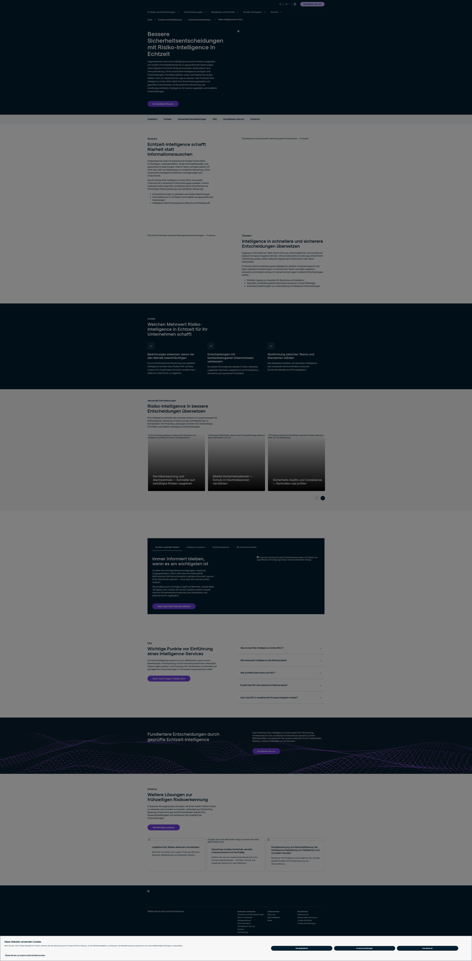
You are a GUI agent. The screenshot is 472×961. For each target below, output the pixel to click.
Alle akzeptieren (301, 948)
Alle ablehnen (427, 948)
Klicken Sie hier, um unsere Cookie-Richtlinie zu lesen (25, 955)
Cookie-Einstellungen (364, 948)
